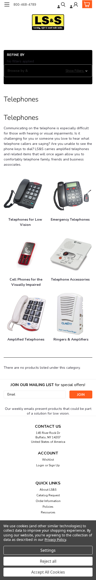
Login (40, 465)
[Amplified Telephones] (26, 314)
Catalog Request (48, 495)
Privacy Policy (55, 539)
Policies (48, 507)
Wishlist (48, 460)
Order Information (48, 501)
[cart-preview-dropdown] (86, 4)
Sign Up (54, 465)
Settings (48, 550)
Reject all (48, 561)
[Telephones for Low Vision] (25, 194)
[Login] (74, 5)
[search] (61, 5)
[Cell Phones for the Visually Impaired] (26, 254)
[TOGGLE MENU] (7, 4)
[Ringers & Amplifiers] (70, 314)
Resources (48, 512)
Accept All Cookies (48, 572)
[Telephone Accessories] (70, 254)
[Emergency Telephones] (70, 194)
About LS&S (48, 490)
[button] (48, 70)
